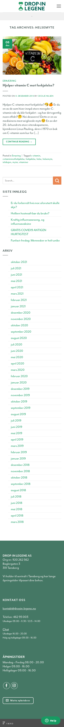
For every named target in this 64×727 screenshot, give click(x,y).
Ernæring (9, 80)
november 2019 (20, 395)
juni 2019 (16, 427)
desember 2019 (20, 389)
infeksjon (7, 162)
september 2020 (21, 331)
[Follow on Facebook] (6, 685)
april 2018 (17, 515)
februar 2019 (19, 452)
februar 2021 (19, 300)
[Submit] (57, 181)
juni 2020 (17, 351)
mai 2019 (16, 433)
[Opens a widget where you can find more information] (50, 720)
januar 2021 (18, 306)
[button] (58, 6)
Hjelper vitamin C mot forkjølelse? (28, 85)
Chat (6, 629)
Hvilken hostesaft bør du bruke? (30, 213)
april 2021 (17, 287)
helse (39, 159)
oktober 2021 (19, 262)
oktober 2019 (19, 401)
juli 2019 (16, 420)
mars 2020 (18, 370)
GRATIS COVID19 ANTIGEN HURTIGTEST (28, 232)
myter (15, 162)
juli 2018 (16, 496)
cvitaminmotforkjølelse (14, 159)
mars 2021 (17, 293)
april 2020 (17, 363)
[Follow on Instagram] (14, 685)
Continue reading (19, 141)
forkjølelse (30, 159)
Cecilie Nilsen (45, 96)
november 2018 (20, 471)
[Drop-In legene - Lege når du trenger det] (32, 6)
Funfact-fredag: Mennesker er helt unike (35, 240)
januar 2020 (19, 382)
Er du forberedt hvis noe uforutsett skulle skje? (35, 205)
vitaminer (23, 162)
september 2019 (20, 408)
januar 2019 (18, 458)
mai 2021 (16, 281)
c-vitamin (35, 155)
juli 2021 (16, 268)
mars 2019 (17, 446)
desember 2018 (20, 465)
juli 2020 (16, 344)
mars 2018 (17, 522)
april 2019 (17, 439)
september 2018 (20, 484)
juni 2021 (16, 274)
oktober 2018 (19, 477)
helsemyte (47, 159)
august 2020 (19, 338)
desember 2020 (20, 312)
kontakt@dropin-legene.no (19, 608)
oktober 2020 (19, 325)
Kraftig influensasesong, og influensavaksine (27, 222)
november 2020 (21, 319)
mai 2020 (17, 357)
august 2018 (18, 490)
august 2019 (18, 414)
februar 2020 (19, 376)
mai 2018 (16, 509)
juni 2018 (16, 503)
